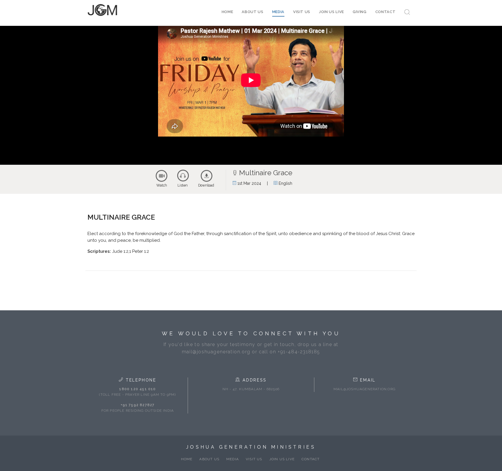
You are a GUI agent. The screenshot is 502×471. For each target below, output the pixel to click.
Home (227, 12)
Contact (385, 12)
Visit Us (301, 12)
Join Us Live (331, 12)
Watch (161, 185)
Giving (360, 12)
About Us (252, 12)
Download (206, 185)
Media (278, 12)
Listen (183, 185)
